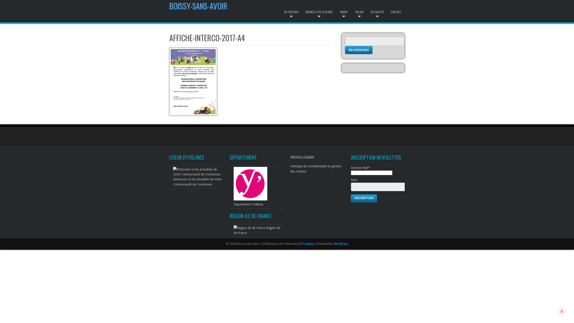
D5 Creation (306, 243)
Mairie (344, 12)
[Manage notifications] (561, 311)
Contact (396, 12)
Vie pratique (291, 12)
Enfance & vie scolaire (319, 12)
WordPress (341, 243)
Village (359, 12)
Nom (354, 180)
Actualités (377, 12)
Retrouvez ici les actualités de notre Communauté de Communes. (197, 181)
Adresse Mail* (360, 168)
